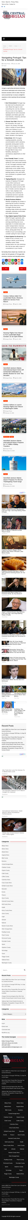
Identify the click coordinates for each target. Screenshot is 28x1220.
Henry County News (7, 910)
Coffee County (5, 876)
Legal (3, 916)
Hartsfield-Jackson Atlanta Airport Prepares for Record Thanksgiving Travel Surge (12, 479)
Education (4, 888)
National (4, 922)
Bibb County (5, 858)
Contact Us (12, 4)
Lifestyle (4, 919)
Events (3, 892)
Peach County (5, 935)
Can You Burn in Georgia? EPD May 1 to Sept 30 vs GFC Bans (13, 985)
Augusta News (5, 855)
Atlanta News (5, 852)
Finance (4, 895)
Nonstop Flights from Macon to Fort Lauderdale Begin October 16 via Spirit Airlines (13, 334)
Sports (3, 944)
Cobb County (5, 873)
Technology (4, 950)
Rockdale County (6, 941)
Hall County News (6, 904)
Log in (3, 1023)
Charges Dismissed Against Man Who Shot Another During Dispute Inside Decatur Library (13, 997)
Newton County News (7, 925)
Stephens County (6, 947)
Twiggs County (5, 956)
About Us (8, 2)
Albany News (5, 845)
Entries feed (5, 1026)
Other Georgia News (7, 929)
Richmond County (6, 938)
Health (3, 907)
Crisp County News (7, 882)
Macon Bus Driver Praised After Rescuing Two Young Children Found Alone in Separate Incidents (13, 738)
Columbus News (6, 879)
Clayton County (6, 870)
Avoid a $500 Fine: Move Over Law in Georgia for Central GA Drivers (13, 980)
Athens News (5, 848)
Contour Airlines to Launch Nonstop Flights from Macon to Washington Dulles (13, 406)
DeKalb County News (7, 885)
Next (21, 268)
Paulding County (6, 932)
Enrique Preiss (6, 63)
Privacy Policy (14, 2)
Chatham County (6, 867)
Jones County (5, 913)
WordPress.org (5, 1032)
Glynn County (5, 898)
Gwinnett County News (7, 901)
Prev (6, 268)
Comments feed (6, 1029)
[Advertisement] (14, 29)
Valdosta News (5, 959)
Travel (4, 65)
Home (3, 2)
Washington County (7, 962)
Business (6, 436)
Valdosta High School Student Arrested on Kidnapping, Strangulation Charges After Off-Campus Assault (13, 748)
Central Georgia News (7, 864)
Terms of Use (5, 4)
